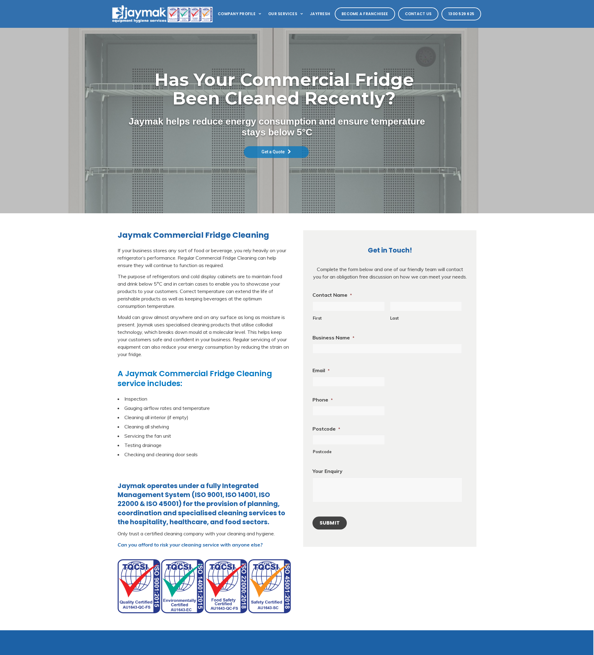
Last (394, 318)
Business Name (333, 337)
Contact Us (418, 13)
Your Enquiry (327, 471)
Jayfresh (320, 13)
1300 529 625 (461, 13)
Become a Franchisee (365, 13)
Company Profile (237, 13)
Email (321, 370)
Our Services (282, 13)
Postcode (326, 429)
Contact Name (332, 295)
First (317, 318)
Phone (322, 400)
